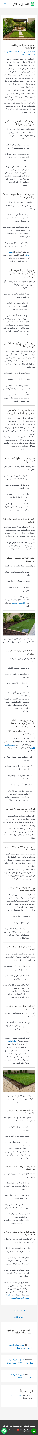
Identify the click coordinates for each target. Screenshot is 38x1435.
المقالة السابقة (19, 1310)
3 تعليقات (31, 51)
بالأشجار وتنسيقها (18, 603)
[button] (4, 1431)
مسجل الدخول (15, 1395)
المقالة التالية (19, 1317)
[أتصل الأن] (33, 1431)
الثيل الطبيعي (12, 1041)
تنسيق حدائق (21, 4)
